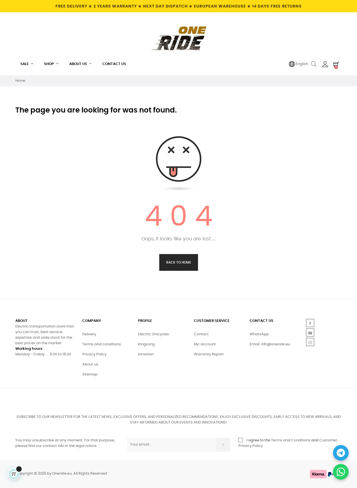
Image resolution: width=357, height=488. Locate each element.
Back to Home (178, 262)
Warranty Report (209, 354)
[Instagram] (310, 342)
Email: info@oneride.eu (270, 344)
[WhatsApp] (341, 472)
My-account (205, 344)
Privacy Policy (94, 354)
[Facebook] (310, 323)
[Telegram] (341, 453)
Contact (201, 334)
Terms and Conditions (290, 440)
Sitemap (90, 374)
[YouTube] (310, 332)
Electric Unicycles (153, 334)
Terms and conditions (101, 344)
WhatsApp (259, 334)
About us (90, 364)
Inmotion (146, 354)
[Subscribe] (223, 445)
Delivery (89, 334)
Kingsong (146, 344)
